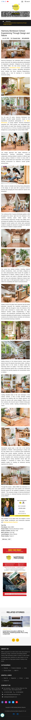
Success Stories (7, 670)
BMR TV (16, 670)
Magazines (13, 678)
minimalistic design (14, 67)
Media (27, 678)
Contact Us (6, 680)
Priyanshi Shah (16, 38)
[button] (17, 640)
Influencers (8, 21)
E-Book (21, 678)
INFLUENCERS (25, 38)
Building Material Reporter (10, 522)
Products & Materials (16, 668)
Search (28, 1)
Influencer (6, 668)
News (25, 668)
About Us (6, 678)
